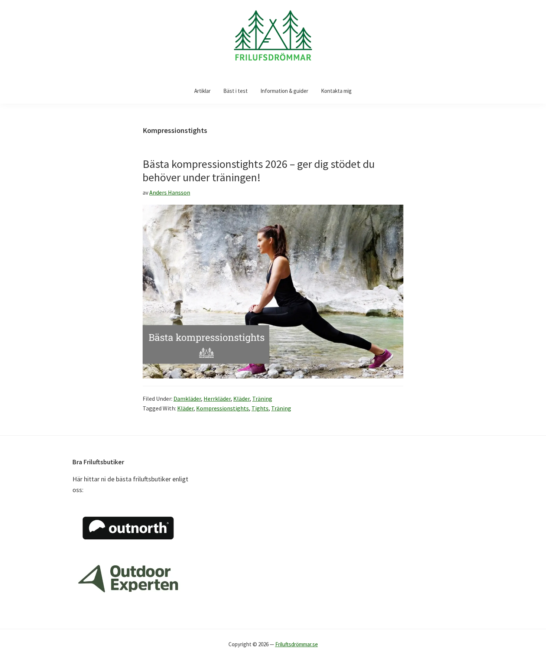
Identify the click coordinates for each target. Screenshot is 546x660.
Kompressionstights (222, 408)
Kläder (241, 398)
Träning (262, 398)
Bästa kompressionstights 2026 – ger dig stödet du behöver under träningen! (259, 170)
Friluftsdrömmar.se (296, 644)
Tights (260, 408)
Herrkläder (217, 398)
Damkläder (187, 398)
